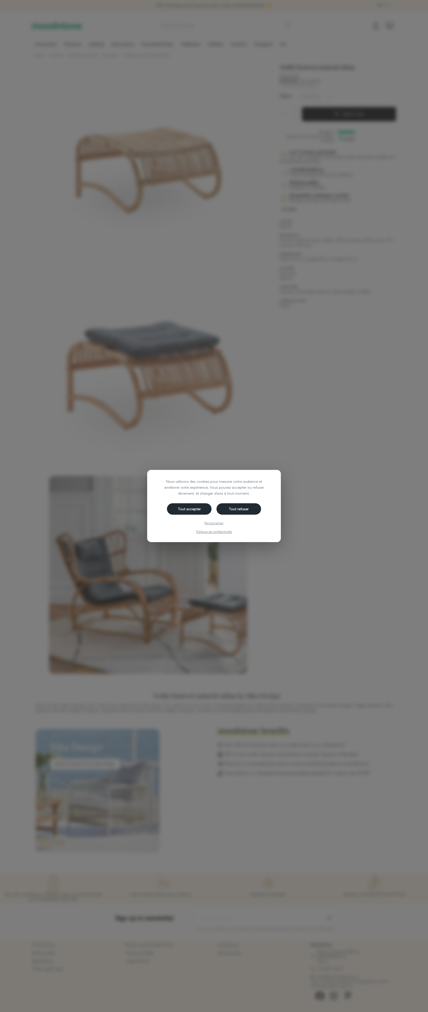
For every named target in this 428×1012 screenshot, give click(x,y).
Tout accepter (189, 508)
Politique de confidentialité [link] (214, 532)
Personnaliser (214, 523)
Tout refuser (239, 508)
